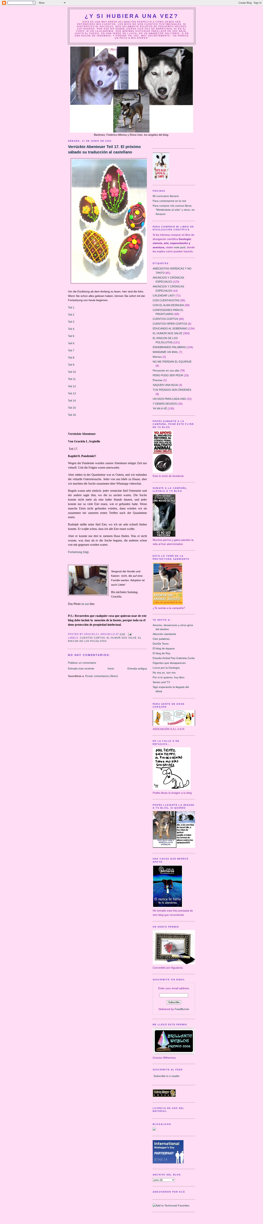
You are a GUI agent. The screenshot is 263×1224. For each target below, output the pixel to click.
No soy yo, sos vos (164, 672)
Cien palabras (161, 638)
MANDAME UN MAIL (165, 352)
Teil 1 (71, 307)
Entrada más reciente (81, 668)
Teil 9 (71, 364)
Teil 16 (72, 414)
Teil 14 (72, 400)
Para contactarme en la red (169, 200)
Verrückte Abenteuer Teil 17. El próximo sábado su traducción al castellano (104, 149)
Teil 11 (72, 379)
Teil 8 (71, 357)
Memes (157, 356)
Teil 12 (72, 386)
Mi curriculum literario (166, 196)
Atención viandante (164, 634)
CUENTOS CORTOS (92, 637)
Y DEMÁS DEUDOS (165, 403)
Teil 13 (72, 393)
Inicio (111, 668)
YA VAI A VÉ (160, 408)
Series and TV (161, 682)
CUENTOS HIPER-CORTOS (170, 323)
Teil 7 (71, 350)
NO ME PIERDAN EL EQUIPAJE (172, 361)
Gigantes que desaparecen (169, 662)
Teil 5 (71, 336)
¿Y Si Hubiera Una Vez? (132, 16)
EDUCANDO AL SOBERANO (170, 328)
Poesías (157, 380)
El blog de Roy (161, 653)
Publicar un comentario (82, 662)
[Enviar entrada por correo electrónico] (129, 634)
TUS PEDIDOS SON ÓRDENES (172, 389)
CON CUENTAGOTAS (166, 300)
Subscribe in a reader (166, 1076)
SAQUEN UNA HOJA (165, 384)
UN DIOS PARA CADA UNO (169, 398)
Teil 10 (72, 371)
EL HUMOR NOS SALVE (122, 637)
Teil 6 (71, 343)
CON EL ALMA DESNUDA (168, 305)
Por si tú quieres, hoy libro (168, 677)
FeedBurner (182, 1009)
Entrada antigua (137, 668)
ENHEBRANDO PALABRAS (169, 347)
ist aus (85, 603)
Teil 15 (72, 407)
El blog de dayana (164, 648)
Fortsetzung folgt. (78, 552)
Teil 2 (71, 314)
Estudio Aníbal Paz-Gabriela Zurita (174, 658)
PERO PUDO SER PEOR (168, 375)
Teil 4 (71, 328)
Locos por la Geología (166, 667)
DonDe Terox (161, 643)
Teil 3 (71, 321)
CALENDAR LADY (164, 295)
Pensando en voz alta (166, 370)
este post (179, 247)
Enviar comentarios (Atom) (101, 676)
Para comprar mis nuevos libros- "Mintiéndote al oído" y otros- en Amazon (174, 210)
